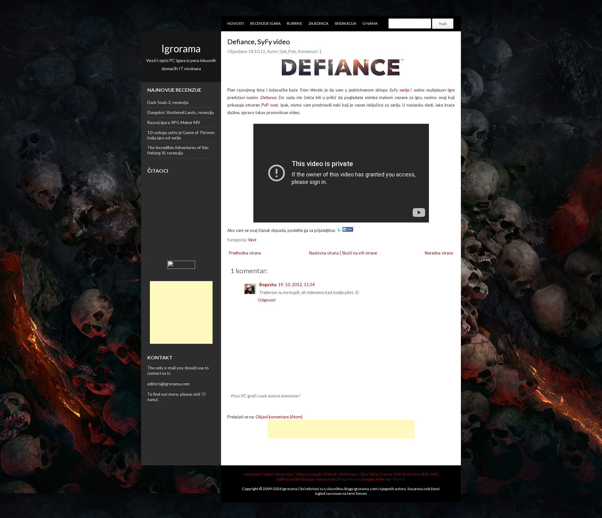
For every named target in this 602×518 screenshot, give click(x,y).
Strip (374, 474)
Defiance (268, 97)
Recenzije (284, 474)
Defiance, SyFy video (258, 41)
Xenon (361, 493)
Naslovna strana (324, 252)
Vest (252, 239)
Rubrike (294, 23)
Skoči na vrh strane (359, 252)
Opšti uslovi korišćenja (295, 479)
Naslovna (252, 474)
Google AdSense (376, 479)
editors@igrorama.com (168, 383)
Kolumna (348, 474)
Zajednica (318, 23)
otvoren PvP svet (261, 104)
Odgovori (267, 299)
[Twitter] (338, 230)
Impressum (325, 479)
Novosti (235, 23)
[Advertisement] (181, 312)
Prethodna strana (245, 252)
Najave (268, 474)
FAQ (434, 474)
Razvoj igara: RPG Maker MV (173, 122)
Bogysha (267, 284)
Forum (386, 474)
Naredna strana (439, 252)
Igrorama (181, 48)
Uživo (363, 474)
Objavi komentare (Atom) (279, 416)
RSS (425, 474)
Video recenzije (308, 474)
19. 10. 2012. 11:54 (296, 284)
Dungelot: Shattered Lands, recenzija (180, 112)
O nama (370, 23)
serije (404, 89)
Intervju (331, 474)
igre (451, 89)
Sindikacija (345, 23)
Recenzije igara (265, 23)
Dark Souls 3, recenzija (167, 102)
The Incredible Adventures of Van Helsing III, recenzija (178, 150)
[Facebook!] (347, 230)
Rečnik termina (407, 474)
